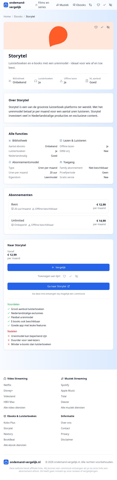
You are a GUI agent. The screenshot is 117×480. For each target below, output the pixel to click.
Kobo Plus (9, 422)
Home (7, 16)
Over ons (66, 422)
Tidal (63, 396)
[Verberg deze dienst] (108, 27)
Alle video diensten (14, 407)
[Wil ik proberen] (98, 5)
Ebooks (81, 5)
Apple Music (68, 390)
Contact (65, 428)
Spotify (65, 385)
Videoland (9, 396)
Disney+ (8, 390)
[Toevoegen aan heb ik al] (102, 27)
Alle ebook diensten (15, 445)
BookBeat (9, 439)
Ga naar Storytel (56, 286)
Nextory (8, 434)
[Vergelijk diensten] (90, 5)
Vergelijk (61, 267)
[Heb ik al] (104, 5)
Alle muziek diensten (73, 407)
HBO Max (9, 402)
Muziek (64, 5)
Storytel (8, 428)
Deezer (65, 402)
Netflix (7, 385)
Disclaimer (67, 439)
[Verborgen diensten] (110, 5)
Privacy (65, 434)
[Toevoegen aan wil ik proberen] (96, 27)
